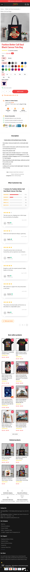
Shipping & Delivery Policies (7, 539)
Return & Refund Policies (6, 543)
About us (3, 524)
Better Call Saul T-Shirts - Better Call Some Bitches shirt (21, 354)
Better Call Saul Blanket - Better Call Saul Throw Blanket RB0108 (21, 401)
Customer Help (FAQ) (6, 547)
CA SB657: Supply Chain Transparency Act (10, 532)
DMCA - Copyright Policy (6, 530)
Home (2, 9)
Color (3, 60)
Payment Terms (4, 541)
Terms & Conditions (5, 526)
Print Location (5, 79)
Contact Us (3, 545)
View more (15, 434)
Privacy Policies (4, 528)
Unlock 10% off (3, 565)
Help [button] (27, 570)
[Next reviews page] (27, 325)
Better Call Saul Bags (6, 11)
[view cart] (28, 4)
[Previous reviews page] (20, 325)
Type (3, 55)
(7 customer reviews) (13, 50)
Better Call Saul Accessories (12, 9)
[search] (26, 4)
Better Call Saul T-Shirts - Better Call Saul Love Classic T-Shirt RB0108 (7, 425)
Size (3, 72)
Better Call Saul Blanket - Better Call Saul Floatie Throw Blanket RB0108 (21, 425)
